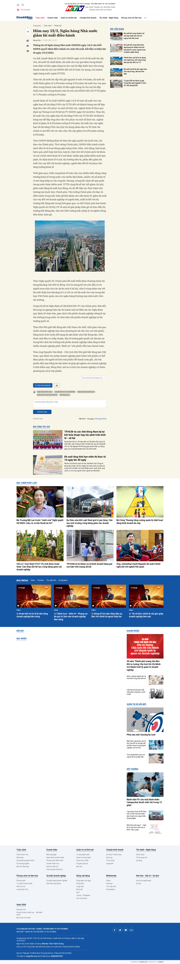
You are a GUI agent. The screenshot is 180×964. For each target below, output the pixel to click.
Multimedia (22, 580)
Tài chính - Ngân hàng (108, 18)
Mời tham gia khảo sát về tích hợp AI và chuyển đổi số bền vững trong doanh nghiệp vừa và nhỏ (136, 744)
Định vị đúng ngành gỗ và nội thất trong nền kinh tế (136, 677)
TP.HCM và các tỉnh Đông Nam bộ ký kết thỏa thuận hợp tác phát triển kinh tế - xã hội (85, 435)
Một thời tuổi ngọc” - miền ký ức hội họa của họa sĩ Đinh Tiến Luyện (136, 827)
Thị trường (110, 860)
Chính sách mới (22, 855)
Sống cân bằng (83, 876)
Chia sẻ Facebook (43, 385)
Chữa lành (80, 883)
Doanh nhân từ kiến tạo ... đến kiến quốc (29, 913)
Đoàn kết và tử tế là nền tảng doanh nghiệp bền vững (32, 615)
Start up (109, 857)
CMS (143, 962)
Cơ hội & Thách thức (114, 855)
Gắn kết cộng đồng (53, 883)
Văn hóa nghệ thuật (143, 881)
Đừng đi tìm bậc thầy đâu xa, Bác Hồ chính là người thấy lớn (107, 615)
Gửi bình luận (42, 412)
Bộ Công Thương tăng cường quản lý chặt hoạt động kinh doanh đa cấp (139, 521)
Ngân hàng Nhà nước (45, 392)
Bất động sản (64, 395)
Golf (77, 892)
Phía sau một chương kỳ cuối (141, 734)
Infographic (63, 580)
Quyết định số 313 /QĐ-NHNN (65, 392)
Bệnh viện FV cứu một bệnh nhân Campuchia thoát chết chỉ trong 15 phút (144, 802)
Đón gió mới (21, 909)
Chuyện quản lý (82, 863)
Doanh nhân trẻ (52, 866)
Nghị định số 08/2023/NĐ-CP (47, 395)
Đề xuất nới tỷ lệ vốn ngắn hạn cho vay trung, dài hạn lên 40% (135, 71)
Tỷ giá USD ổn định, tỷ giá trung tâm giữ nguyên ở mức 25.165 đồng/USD (135, 83)
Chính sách (140, 855)
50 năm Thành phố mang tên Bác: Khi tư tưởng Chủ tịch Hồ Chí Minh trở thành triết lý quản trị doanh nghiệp (144, 665)
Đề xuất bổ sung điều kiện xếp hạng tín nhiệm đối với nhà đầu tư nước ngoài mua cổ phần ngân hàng (134, 48)
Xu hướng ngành (23, 863)
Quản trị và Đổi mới (69, 18)
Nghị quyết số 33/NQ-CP (86, 392)
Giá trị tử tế (21, 886)
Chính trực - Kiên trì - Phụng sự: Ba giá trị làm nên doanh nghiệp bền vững (71, 616)
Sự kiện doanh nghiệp (56, 876)
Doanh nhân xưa (52, 863)
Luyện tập (80, 886)
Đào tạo (79, 866)
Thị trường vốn (141, 857)
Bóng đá (79, 889)
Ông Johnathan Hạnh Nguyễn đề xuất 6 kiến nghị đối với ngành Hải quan (138, 565)
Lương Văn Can (22, 889)
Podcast (40, 580)
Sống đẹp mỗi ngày (83, 881)
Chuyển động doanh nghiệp (56, 881)
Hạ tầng (139, 860)
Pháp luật (58, 26)
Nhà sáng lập (51, 855)
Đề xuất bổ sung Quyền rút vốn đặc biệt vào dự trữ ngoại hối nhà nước (134, 35)
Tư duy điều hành (83, 855)
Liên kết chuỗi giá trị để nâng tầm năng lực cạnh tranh (136, 692)
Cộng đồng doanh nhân (25, 860)
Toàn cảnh (40, 18)
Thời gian (90, 419)
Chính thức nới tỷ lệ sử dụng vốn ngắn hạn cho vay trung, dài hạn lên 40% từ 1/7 (135, 60)
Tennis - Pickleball (83, 895)
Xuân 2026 (21, 904)
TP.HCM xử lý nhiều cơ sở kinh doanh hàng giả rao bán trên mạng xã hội (89, 565)
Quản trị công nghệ (83, 857)
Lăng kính (110, 863)
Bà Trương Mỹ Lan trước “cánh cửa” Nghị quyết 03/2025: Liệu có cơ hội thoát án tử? (40, 521)
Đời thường (132, 769)
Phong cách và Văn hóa (131, 18)
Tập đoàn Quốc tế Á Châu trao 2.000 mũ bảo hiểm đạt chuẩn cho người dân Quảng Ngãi (136, 815)
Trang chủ (37, 26)
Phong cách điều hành (54, 860)
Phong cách (21, 881)
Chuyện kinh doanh (88, 18)
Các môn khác (81, 898)
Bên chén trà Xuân (24, 918)
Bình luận (20, 857)
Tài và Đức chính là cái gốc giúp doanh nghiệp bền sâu (146, 615)
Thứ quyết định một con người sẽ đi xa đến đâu (136, 756)
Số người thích (101, 419)
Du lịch (138, 883)
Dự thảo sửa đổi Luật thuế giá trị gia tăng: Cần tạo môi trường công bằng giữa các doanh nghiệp (89, 523)
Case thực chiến (82, 860)
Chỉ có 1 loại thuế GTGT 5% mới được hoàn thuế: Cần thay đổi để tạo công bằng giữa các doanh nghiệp (39, 567)
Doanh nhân (53, 18)
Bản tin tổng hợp (23, 866)
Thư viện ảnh (51, 580)
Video (33, 580)
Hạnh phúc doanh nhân (55, 857)
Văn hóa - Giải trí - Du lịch (147, 876)
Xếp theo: (82, 419)
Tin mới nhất (25, 10)
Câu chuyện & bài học (54, 869)
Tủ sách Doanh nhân (24, 883)
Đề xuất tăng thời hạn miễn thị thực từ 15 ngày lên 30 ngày (85, 458)
